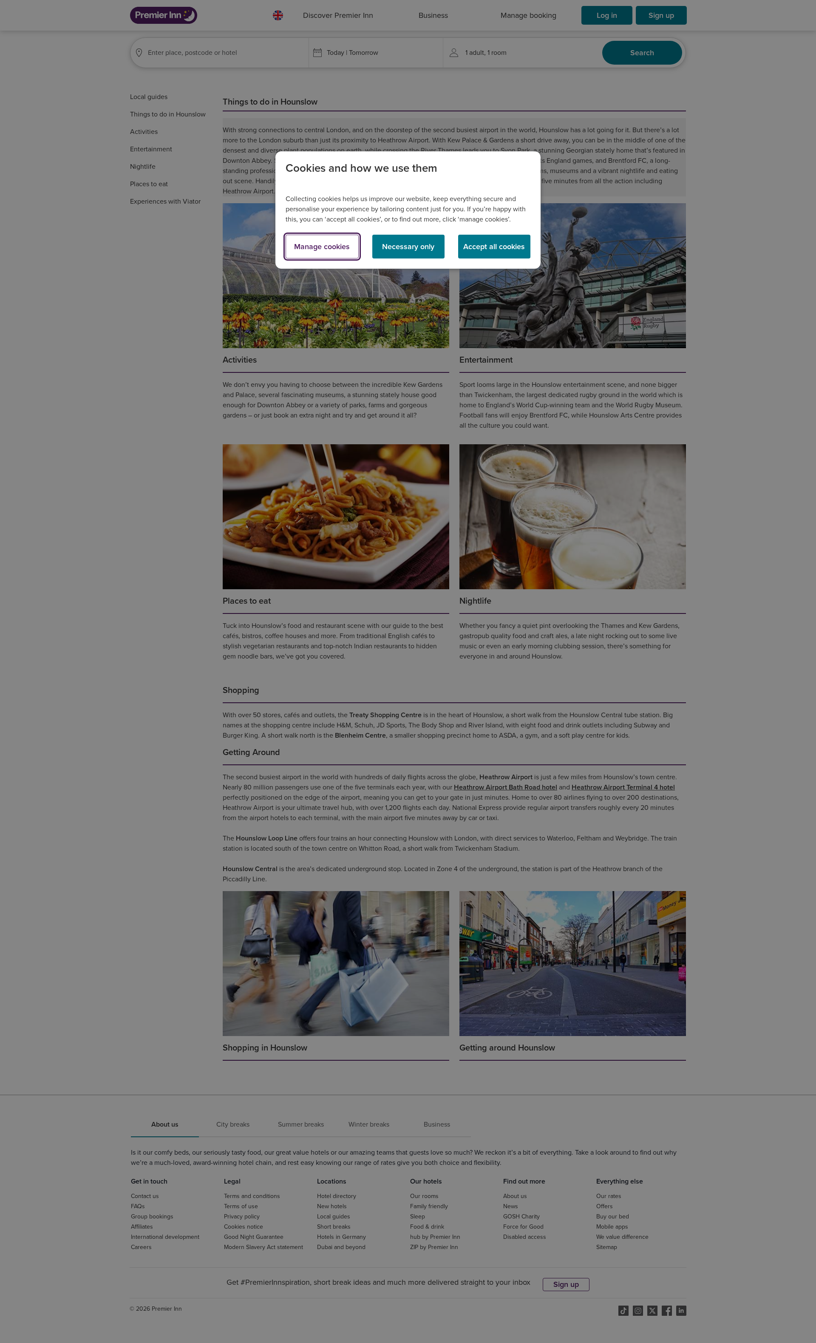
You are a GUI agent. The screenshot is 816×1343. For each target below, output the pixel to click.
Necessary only (408, 246)
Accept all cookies (494, 246)
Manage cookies (322, 246)
